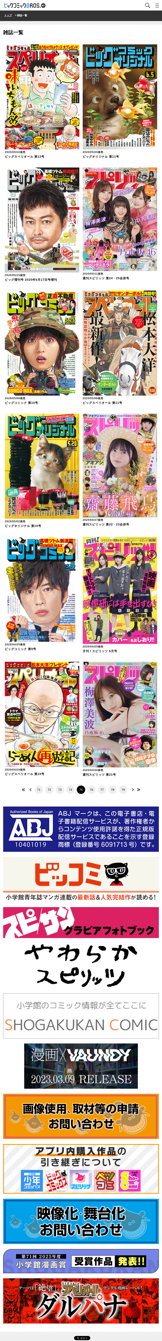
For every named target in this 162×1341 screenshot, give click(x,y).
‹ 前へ (30, 789)
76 (91, 789)
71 (38, 789)
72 (49, 789)
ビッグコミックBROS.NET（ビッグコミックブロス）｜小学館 (25, 5)
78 (112, 789)
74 (70, 789)
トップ (8, 15)
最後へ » (138, 789)
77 (102, 789)
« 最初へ (24, 789)
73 (60, 789)
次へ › (132, 789)
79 (123, 789)
